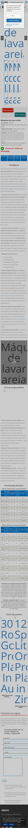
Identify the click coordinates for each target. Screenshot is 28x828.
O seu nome (6, 738)
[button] (26, 2)
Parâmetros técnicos (17, 157)
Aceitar (5, 824)
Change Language (14, 20)
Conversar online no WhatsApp (12, 149)
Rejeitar (11, 824)
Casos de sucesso (24, 157)
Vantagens (4, 156)
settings (19, 821)
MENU (3, 2)
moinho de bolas (10, 295)
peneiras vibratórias (16, 186)
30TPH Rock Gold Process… (7, 696)
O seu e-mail (6, 742)
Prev (2, 38)
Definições (19, 824)
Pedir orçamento (20, 114)
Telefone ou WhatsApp (9, 747)
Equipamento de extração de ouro (17, 2)
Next (25, 38)
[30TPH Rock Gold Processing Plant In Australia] (7, 655)
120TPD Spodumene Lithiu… (21, 706)
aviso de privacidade (18, 787)
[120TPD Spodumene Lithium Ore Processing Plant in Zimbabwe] (21, 660)
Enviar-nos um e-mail (7, 110)
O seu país (5, 752)
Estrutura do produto (11, 157)
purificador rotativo (18, 295)
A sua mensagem (7, 757)
